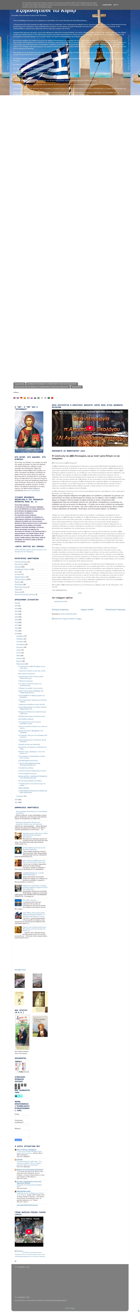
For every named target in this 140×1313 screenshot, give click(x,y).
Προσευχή (18, 592)
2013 (16, 799)
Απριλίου (19, 658)
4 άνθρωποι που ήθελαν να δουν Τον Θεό (31, 704)
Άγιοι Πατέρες (19, 564)
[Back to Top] (139, 1311)
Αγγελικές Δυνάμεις (21, 562)
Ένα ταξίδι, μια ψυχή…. (30, 900)
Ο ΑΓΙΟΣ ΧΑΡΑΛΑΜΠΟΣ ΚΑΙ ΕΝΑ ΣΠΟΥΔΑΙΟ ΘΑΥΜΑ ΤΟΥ (29, 764)
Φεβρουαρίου (20, 664)
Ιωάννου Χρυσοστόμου (33, 490)
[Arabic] (49, 398)
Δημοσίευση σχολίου (60, 601)
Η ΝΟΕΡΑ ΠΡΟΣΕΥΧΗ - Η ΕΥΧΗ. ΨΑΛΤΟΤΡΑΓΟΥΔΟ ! (33, 874)
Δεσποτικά (18, 574)
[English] (14, 398)
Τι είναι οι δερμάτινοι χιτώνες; (27, 773)
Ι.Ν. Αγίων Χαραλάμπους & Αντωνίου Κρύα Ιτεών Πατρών (29, 1182)
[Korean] (45, 398)
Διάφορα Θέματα (20, 577)
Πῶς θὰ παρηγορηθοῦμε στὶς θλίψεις (30, 781)
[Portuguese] (38, 398)
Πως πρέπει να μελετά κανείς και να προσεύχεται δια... (29, 684)
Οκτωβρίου (20, 641)
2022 (16, 611)
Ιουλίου (18, 650)
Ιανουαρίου (20, 796)
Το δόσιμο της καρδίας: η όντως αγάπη (30, 688)
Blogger (72, 1308)
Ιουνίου (18, 653)
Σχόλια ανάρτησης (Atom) (68, 614)
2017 (16, 625)
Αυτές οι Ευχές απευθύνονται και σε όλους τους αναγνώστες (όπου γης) (34, 861)
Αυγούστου (20, 647)
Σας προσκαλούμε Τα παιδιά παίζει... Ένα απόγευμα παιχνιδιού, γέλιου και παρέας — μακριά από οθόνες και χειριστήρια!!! (29, 1163)
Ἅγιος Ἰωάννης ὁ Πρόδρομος (26, 1149)
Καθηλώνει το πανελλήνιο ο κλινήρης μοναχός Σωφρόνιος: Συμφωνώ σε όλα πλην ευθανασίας (35, 887)
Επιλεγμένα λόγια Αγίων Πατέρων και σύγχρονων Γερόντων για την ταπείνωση (29, 823)
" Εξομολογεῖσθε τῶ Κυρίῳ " (46, 10)
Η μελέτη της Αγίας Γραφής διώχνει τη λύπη (32, 771)
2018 (16, 622)
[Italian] (28, 398)
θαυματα (17, 582)
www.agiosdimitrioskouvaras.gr (27, 1205)
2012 (16, 802)
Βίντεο (17, 572)
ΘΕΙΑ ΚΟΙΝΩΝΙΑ (23, 788)
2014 (16, 633)
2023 (16, 608)
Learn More (107, 5)
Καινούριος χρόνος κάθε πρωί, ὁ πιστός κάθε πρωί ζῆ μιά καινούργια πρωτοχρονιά (35, 835)
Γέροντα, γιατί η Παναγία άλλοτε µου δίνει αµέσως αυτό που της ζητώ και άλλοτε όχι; (34, 928)
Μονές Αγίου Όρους (21, 587)
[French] (18, 398)
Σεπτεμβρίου (20, 644)
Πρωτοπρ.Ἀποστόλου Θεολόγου (25, 594)
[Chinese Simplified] (52, 398)
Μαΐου (18, 655)
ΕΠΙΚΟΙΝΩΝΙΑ (76, 387)
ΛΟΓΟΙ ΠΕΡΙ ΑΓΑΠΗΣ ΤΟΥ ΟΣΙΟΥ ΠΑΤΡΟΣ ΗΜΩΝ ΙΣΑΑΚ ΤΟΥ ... (32, 708)
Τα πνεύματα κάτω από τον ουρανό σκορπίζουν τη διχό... (29, 722)
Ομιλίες (17, 589)
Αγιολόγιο (18, 567)
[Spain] (25, 398)
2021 (16, 614)
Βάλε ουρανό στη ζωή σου (26, 673)
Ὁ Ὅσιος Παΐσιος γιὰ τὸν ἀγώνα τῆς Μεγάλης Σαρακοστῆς (34, 848)
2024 (16, 606)
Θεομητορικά (19, 584)
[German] (21, 398)
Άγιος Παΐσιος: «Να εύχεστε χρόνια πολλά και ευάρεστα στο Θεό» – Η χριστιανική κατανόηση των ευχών (34, 914)
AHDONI (19, 1160)
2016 (16, 628)
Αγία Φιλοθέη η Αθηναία (25, 719)
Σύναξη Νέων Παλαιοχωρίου (19, 553)
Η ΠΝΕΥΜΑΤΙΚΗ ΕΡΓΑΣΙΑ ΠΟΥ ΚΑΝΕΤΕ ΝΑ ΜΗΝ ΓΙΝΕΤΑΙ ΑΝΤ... (32, 791)
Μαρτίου (19, 661)
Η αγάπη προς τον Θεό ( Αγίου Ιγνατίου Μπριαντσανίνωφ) (30, 677)
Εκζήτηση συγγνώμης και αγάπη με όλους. (31, 716)
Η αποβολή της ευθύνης (25, 768)
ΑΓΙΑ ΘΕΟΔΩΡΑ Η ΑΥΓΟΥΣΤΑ (28, 760)
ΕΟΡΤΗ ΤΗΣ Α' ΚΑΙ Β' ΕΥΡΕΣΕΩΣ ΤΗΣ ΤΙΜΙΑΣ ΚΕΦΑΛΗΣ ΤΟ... (30, 692)
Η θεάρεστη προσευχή (25, 681)
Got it (116, 5)
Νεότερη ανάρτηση (60, 609)
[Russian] (35, 398)
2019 (16, 619)
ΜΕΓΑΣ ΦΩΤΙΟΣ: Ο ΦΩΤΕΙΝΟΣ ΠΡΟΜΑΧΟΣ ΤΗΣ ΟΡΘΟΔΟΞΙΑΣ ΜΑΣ (32, 777)
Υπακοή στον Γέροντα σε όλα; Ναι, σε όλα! (31, 671)
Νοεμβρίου (20, 639)
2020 (16, 617)
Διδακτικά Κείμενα (20, 579)
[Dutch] (32, 398)
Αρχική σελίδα (19, 384)
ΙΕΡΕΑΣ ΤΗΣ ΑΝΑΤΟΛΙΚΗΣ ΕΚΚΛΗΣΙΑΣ (30, 1170)
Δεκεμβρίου (20, 636)
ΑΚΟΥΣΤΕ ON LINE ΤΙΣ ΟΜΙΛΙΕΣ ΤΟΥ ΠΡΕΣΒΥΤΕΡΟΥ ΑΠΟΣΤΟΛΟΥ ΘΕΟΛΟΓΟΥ (41, 387)
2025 (16, 603)
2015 (16, 631)
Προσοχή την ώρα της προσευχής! (29, 744)
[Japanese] (42, 398)
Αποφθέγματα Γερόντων (22, 569)
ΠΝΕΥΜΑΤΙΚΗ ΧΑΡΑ (24, 1191)
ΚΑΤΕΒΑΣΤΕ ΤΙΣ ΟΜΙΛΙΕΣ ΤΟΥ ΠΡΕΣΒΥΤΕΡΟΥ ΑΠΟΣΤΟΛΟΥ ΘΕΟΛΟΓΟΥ (52, 384)
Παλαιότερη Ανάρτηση (115, 609)
